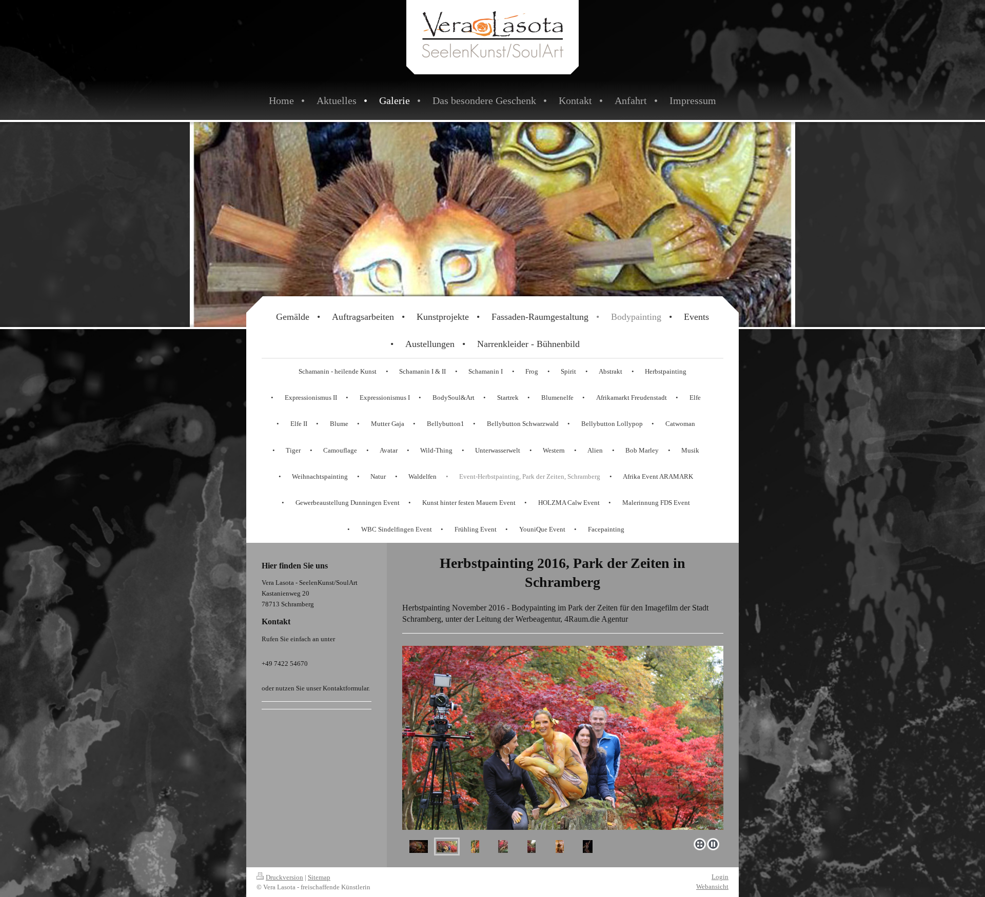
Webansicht (712, 886)
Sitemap (319, 877)
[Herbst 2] (447, 846)
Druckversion (284, 877)
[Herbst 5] (531, 846)
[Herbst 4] (503, 846)
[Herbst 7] (588, 846)
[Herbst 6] (560, 846)
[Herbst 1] (418, 846)
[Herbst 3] (475, 738)
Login (720, 877)
